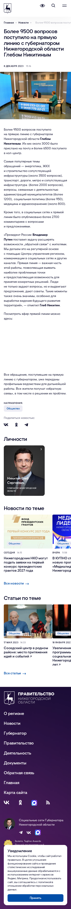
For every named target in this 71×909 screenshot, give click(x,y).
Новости (12, 723)
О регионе (14, 713)
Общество (13, 408)
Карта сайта (15, 792)
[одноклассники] (20, 802)
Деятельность (17, 752)
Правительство (19, 742)
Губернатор (15, 733)
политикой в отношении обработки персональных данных (31, 885)
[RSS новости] (48, 802)
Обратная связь (19, 772)
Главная (11, 782)
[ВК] (6, 802)
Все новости (14, 583)
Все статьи (12, 673)
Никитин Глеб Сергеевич (18, 480)
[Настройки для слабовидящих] (42, 6)
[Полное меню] (64, 6)
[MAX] (34, 802)
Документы (15, 762)
